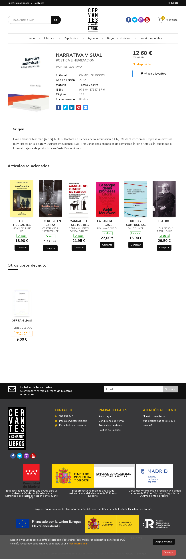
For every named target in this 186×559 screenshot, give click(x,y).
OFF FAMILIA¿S (22, 320)
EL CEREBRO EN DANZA (50, 223)
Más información (78, 543)
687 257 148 (66, 416)
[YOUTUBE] (147, 20)
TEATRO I (164, 221)
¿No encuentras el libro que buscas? (159, 423)
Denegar (168, 552)
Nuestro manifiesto (18, 3)
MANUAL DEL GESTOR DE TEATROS (79, 223)
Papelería (70, 38)
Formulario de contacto (72, 425)
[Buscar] (56, 20)
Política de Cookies (110, 430)
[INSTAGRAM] (141, 20)
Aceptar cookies (163, 541)
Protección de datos (110, 425)
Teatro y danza (88, 85)
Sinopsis (18, 129)
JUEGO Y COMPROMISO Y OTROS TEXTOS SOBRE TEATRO (135, 223)
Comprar (22, 247)
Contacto (39, 3)
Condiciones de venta (111, 421)
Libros (48, 38)
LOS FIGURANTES (22, 223)
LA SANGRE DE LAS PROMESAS (107, 223)
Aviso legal (105, 416)
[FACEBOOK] (128, 20)
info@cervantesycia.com (73, 421)
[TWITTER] (135, 20)
